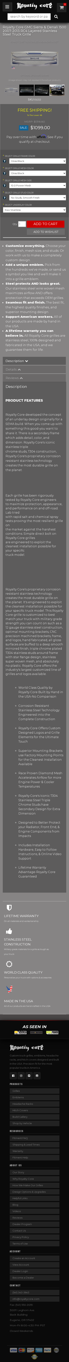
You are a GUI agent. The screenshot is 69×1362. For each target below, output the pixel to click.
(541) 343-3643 (21, 1292)
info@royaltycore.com (26, 1298)
